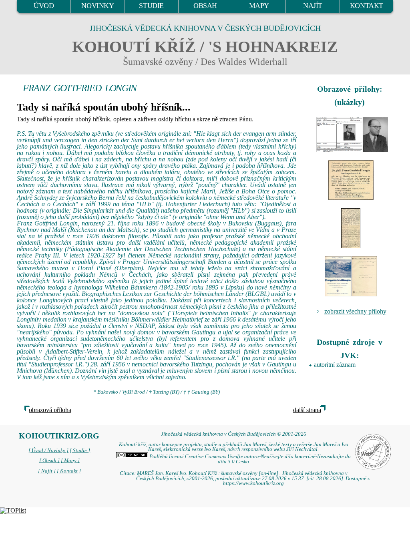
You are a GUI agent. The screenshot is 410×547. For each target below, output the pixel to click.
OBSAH (205, 6)
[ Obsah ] (49, 460)
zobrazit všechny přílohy (355, 311)
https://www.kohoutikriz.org (253, 483)
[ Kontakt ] (69, 471)
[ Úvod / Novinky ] (48, 450)
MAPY (259, 6)
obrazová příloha (50, 409)
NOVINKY (97, 6)
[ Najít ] (47, 471)
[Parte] (351, 180)
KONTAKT (366, 6)
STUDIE (151, 6)
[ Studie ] (80, 450)
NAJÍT (312, 6)
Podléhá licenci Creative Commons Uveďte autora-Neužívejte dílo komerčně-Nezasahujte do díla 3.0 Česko (249, 459)
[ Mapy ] (70, 460)
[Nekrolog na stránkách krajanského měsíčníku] (351, 228)
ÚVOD (44, 6)
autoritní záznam (335, 364)
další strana (307, 409)
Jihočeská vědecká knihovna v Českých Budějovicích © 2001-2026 (233, 434)
